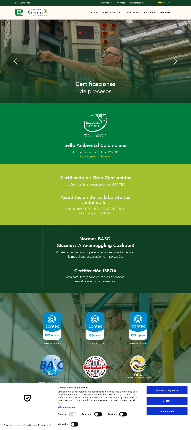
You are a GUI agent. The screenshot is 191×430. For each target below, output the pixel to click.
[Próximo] (175, 61)
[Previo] (15, 61)
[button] (94, 12)
